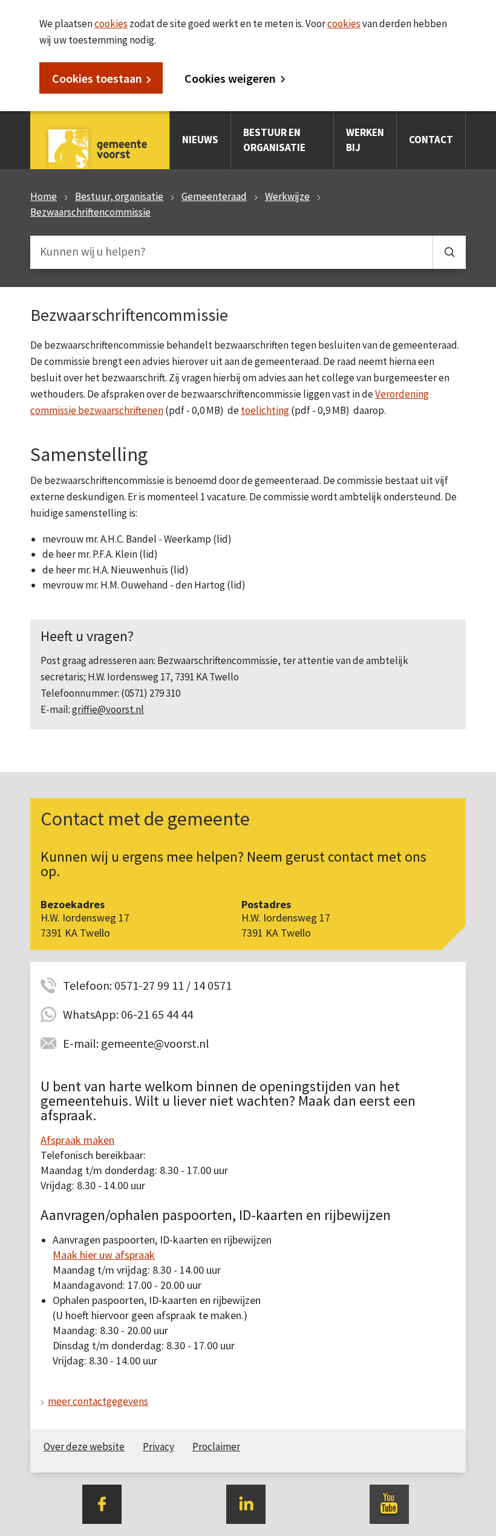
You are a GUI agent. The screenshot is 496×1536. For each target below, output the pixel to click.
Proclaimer (216, 1446)
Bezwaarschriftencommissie (90, 212)
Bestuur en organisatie (274, 140)
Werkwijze (287, 196)
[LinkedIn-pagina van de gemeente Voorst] (246, 1503)
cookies (111, 23)
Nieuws (200, 139)
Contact (431, 139)
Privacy (158, 1446)
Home (43, 196)
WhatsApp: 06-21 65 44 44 (128, 1014)
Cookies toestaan (97, 78)
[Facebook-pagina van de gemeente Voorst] (102, 1503)
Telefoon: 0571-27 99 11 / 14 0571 (147, 985)
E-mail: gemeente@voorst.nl (136, 1043)
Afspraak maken (77, 1140)
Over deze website (84, 1446)
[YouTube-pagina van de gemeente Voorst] (389, 1503)
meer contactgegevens (98, 1401)
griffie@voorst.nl (108, 709)
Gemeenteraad (214, 196)
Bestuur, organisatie (119, 196)
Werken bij (365, 140)
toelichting (265, 410)
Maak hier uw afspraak (104, 1255)
